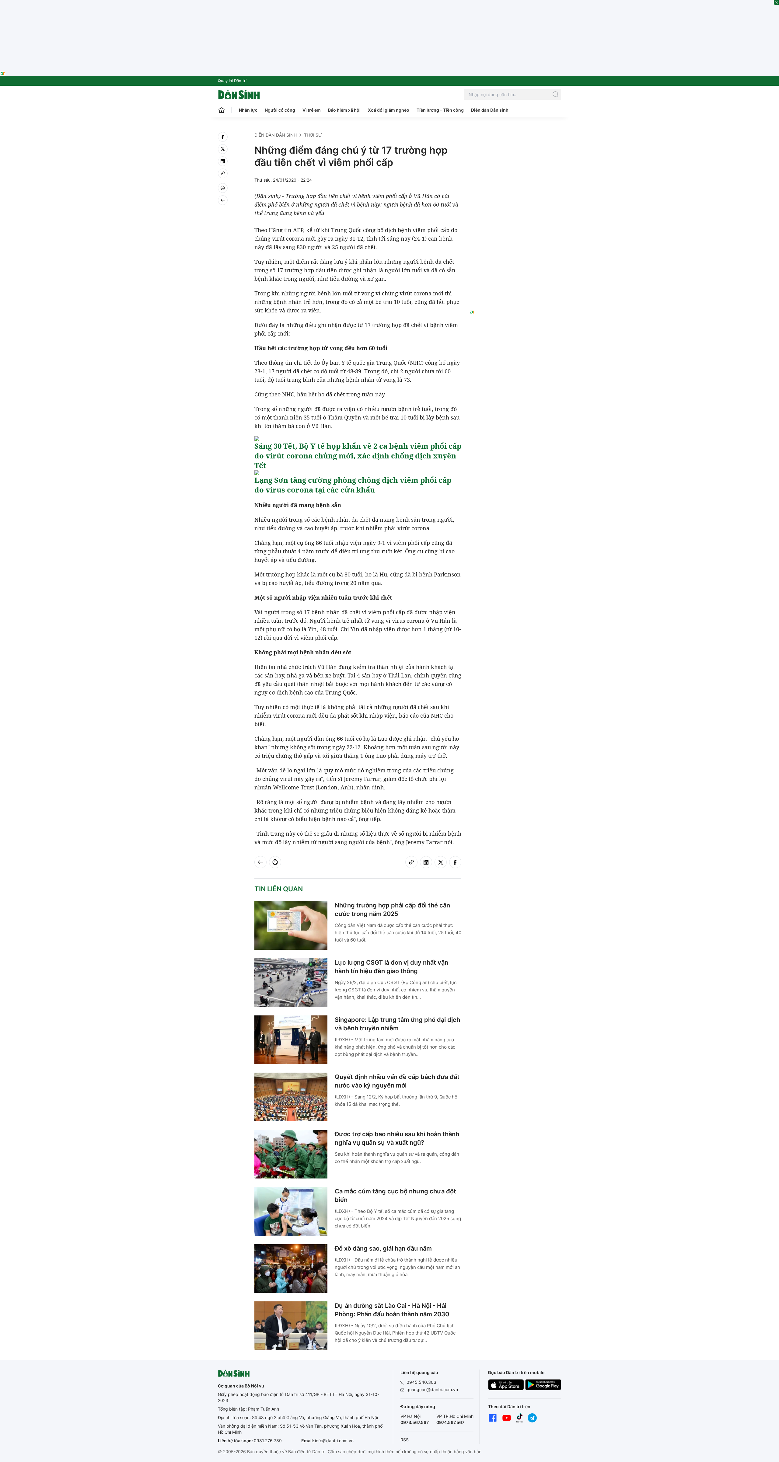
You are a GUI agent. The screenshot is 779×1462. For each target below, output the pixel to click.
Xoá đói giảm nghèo (388, 110)
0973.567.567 (414, 1422)
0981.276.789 (268, 1440)
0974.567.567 (450, 1422)
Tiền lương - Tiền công (440, 110)
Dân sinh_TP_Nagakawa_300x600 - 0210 (515, 139)
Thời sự (313, 134)
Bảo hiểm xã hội (344, 110)
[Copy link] (223, 173)
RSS (404, 1439)
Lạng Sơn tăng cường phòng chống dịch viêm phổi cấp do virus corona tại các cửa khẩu (352, 485)
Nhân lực (248, 110)
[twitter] (223, 149)
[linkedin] (223, 161)
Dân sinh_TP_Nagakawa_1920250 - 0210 (389, 4)
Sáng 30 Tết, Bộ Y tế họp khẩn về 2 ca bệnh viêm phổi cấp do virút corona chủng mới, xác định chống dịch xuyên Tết (357, 455)
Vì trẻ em (311, 110)
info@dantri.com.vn (334, 1440)
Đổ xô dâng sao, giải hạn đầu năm (383, 1248)
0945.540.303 (421, 1382)
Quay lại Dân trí (232, 80)
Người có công (280, 110)
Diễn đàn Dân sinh (489, 110)
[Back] (223, 200)
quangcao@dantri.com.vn (432, 1389)
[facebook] (223, 137)
